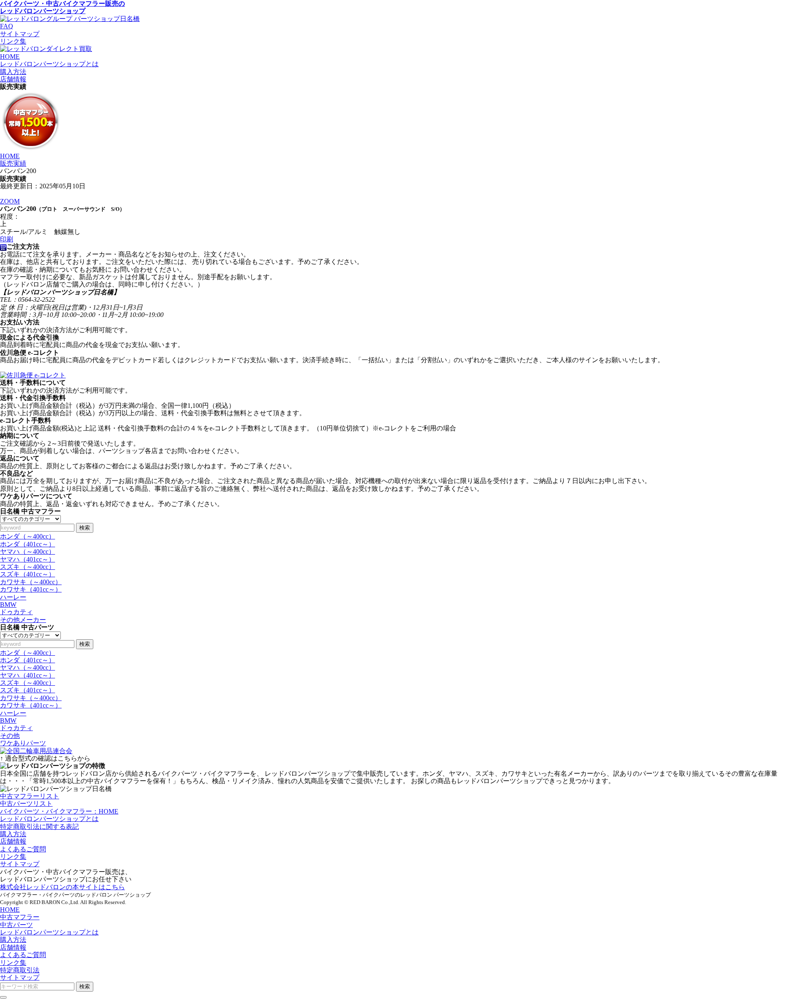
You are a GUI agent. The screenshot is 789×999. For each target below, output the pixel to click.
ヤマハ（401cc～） (27, 559)
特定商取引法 (19, 970)
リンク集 (13, 41)
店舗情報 (13, 841)
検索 (84, 528)
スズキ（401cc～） (27, 574)
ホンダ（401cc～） (27, 544)
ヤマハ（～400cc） (27, 551)
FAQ (6, 26)
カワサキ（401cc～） (31, 589)
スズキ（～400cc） (27, 566)
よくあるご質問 (23, 849)
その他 (10, 735)
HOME (10, 156)
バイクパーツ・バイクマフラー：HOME (59, 811)
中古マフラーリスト (29, 796)
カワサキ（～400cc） (31, 581)
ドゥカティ (16, 611)
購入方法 (13, 833)
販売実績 (13, 163)
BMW (8, 604)
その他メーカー (23, 619)
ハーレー (13, 597)
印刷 (6, 239)
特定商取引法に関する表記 (39, 826)
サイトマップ (19, 33)
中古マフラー (19, 916)
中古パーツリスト (26, 803)
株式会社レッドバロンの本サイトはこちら (62, 886)
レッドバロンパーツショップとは (49, 818)
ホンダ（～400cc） (27, 536)
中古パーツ (16, 924)
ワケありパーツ (23, 743)
